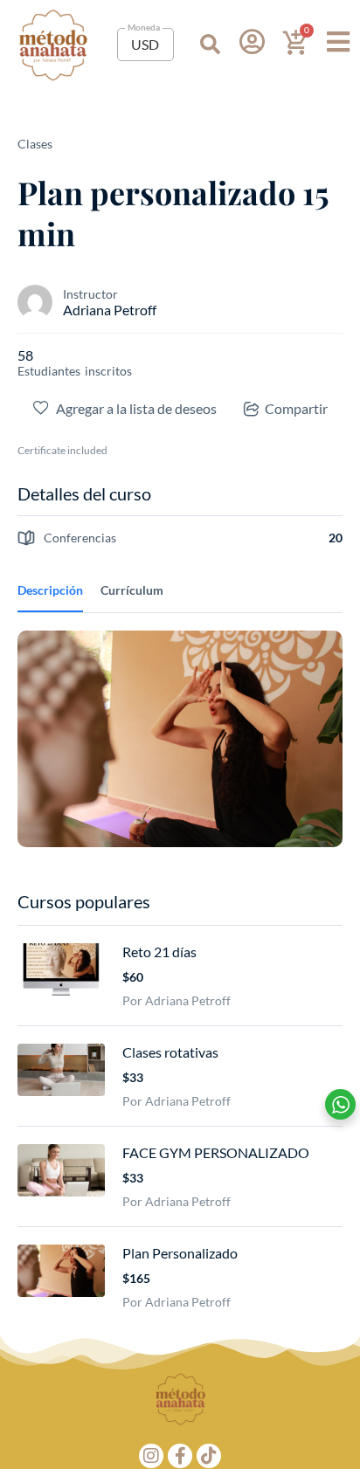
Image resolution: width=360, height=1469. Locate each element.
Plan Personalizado (180, 1253)
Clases (34, 143)
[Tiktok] (209, 1456)
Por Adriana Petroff (176, 1000)
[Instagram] (151, 1456)
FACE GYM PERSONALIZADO (215, 1152)
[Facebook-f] (180, 1456)
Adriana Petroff (109, 309)
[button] (210, 45)
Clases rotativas (170, 1052)
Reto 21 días (159, 951)
